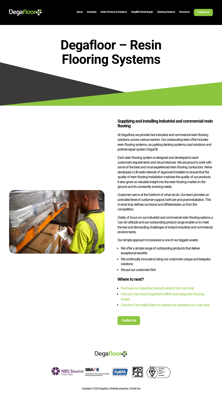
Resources (184, 11)
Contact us (129, 320)
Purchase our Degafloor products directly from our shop (157, 288)
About (80, 11)
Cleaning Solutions (166, 11)
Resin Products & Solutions (114, 11)
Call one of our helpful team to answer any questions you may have (165, 305)
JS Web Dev (134, 388)
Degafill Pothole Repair (142, 11)
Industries (91, 11)
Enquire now (203, 12)
